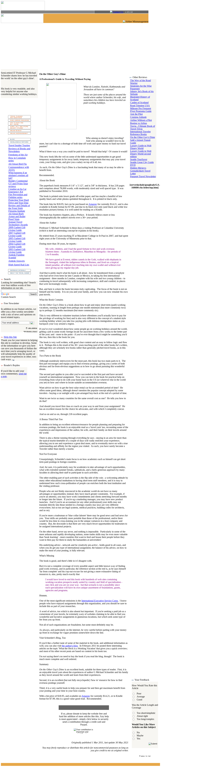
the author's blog (70, 645)
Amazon (93, 204)
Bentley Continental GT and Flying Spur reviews (18, 184)
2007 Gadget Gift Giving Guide (16, 234)
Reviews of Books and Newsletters (19, 150)
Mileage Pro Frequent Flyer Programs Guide (140, 109)
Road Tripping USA (140, 105)
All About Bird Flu (17, 164)
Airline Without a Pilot (141, 120)
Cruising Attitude (138, 117)
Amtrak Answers (16, 261)
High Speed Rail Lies (18, 264)
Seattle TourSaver (138, 159)
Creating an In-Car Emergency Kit (17, 190)
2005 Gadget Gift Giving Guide (16, 239)
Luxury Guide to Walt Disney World (140, 147)
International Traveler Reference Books (140, 133)
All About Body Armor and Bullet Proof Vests (16, 216)
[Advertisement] (80, 46)
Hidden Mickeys (138, 168)
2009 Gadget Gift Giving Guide (16, 228)
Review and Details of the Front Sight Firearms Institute (19, 208)
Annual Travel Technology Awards (18, 223)
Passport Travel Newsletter (143, 176)
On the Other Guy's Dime (142, 137)
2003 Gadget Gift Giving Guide (16, 250)
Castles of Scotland (139, 102)
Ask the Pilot (136, 114)
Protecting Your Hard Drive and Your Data (18, 201)
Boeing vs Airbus (138, 123)
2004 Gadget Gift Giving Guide (16, 245)
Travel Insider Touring (19, 145)
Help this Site (10, 337)
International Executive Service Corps (100, 600)
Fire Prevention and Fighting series (17, 196)
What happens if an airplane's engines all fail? (18, 175)
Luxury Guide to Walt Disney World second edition (140, 154)
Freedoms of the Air (18, 154)
